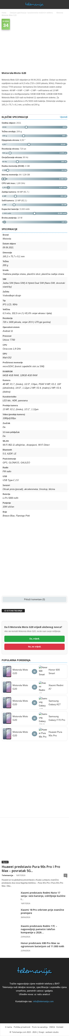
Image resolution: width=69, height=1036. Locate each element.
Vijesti (5, 862)
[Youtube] (42, 1007)
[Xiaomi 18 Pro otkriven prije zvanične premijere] (10, 914)
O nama (8, 1027)
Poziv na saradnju (40, 1027)
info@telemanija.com (43, 1001)
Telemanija (7, 875)
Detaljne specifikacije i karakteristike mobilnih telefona (31, 12)
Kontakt (59, 1027)
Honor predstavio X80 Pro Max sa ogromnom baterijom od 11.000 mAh (42, 944)
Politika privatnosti (22, 1027)
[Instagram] (35, 1007)
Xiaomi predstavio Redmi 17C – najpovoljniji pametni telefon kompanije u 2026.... (39, 929)
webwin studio (52, 1032)
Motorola (59, 12)
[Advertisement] (34, 557)
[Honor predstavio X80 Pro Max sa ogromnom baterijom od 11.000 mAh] (10, 947)
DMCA (52, 1027)
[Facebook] (27, 1007)
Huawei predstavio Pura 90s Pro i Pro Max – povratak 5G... (31, 869)
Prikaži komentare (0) (34, 599)
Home (4, 12)
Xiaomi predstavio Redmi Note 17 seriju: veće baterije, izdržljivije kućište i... (43, 896)
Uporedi (63, 117)
